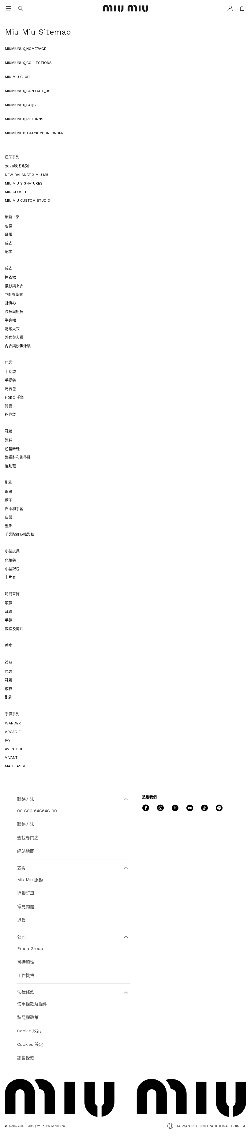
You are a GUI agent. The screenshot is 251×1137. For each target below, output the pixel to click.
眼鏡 (8, 492)
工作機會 (25, 975)
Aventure (14, 749)
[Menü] (8, 8)
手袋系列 (12, 714)
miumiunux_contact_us (28, 91)
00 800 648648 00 (37, 810)
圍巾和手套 (14, 509)
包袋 (8, 226)
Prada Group (30, 948)
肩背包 (10, 389)
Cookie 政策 (29, 1030)
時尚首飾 (12, 594)
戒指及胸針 (14, 629)
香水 (8, 645)
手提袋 (10, 380)
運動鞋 (10, 466)
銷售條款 (25, 1057)
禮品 (8, 662)
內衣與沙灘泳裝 (18, 346)
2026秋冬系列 (17, 166)
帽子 (8, 500)
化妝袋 (10, 560)
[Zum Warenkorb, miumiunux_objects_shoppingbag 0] (242, 8)
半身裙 (10, 320)
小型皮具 (12, 551)
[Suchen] (20, 8)
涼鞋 (8, 440)
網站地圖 (25, 851)
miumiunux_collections (28, 63)
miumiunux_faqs (20, 105)
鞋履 (8, 235)
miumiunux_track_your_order (34, 133)
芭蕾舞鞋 (12, 449)
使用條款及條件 (32, 1003)
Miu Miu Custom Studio (27, 200)
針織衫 (10, 303)
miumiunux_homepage (25, 49)
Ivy (7, 740)
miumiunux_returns (24, 119)
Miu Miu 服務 (30, 879)
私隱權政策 (28, 1017)
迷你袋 (10, 415)
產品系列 (12, 157)
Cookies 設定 (30, 1044)
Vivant (11, 757)
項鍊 (8, 603)
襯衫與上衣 (14, 286)
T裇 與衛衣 (14, 295)
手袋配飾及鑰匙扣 (19, 535)
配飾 (8, 252)
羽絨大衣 (12, 329)
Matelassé (15, 766)
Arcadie (13, 732)
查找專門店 (28, 837)
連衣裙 (10, 277)
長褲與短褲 (14, 312)
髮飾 (8, 526)
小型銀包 (12, 569)
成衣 (8, 243)
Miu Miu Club (17, 77)
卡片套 (10, 577)
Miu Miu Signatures (24, 183)
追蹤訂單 (25, 893)
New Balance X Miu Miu (27, 175)
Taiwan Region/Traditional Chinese (211, 1126)
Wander (13, 723)
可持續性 (25, 961)
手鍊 (8, 620)
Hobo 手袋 (14, 397)
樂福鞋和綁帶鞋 (18, 457)
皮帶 (8, 517)
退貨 (21, 920)
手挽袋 (10, 372)
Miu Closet (16, 192)
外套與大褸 (14, 337)
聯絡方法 (25, 824)
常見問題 (25, 906)
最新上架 (12, 217)
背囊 (8, 406)
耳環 (8, 612)
